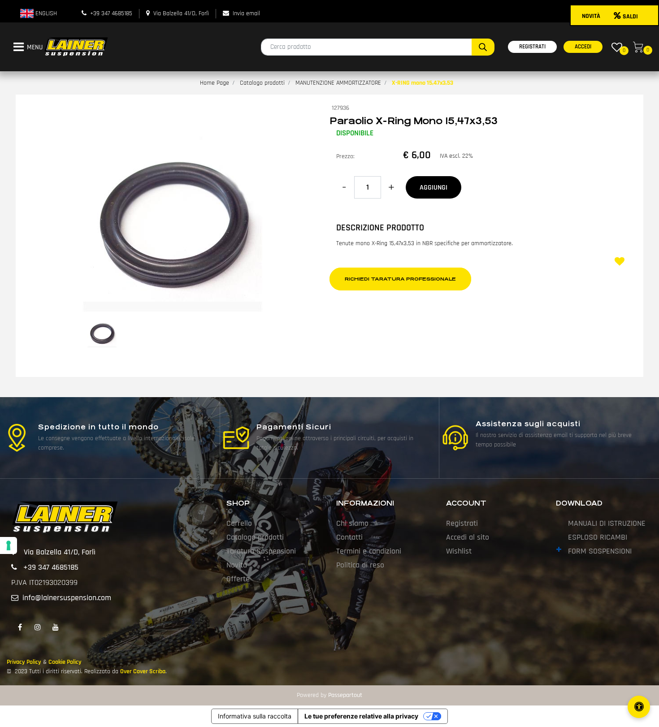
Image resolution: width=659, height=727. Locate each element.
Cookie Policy (65, 662)
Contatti (349, 537)
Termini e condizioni (368, 551)
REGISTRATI (532, 46)
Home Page (214, 83)
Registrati (462, 523)
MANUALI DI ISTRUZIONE (607, 523)
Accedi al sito (467, 537)
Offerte (238, 579)
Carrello (239, 523)
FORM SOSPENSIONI (600, 551)
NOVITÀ (591, 16)
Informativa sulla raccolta (254, 716)
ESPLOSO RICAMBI (597, 537)
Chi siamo (352, 523)
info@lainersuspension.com (66, 598)
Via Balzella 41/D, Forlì (181, 13)
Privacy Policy (24, 662)
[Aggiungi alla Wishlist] (620, 262)
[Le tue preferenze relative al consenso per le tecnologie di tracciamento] (8, 545)
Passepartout (345, 695)
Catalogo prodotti (262, 83)
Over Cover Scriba (142, 671)
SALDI (630, 17)
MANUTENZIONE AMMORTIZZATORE (338, 83)
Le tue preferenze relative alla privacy (361, 716)
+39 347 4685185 (111, 13)
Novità (236, 565)
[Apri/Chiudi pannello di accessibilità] (639, 707)
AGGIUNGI (433, 187)
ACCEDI (583, 46)
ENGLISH (45, 13)
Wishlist (459, 551)
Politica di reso (360, 565)
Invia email (246, 13)
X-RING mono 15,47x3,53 (422, 83)
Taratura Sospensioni (261, 551)
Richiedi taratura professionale (400, 279)
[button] (483, 47)
